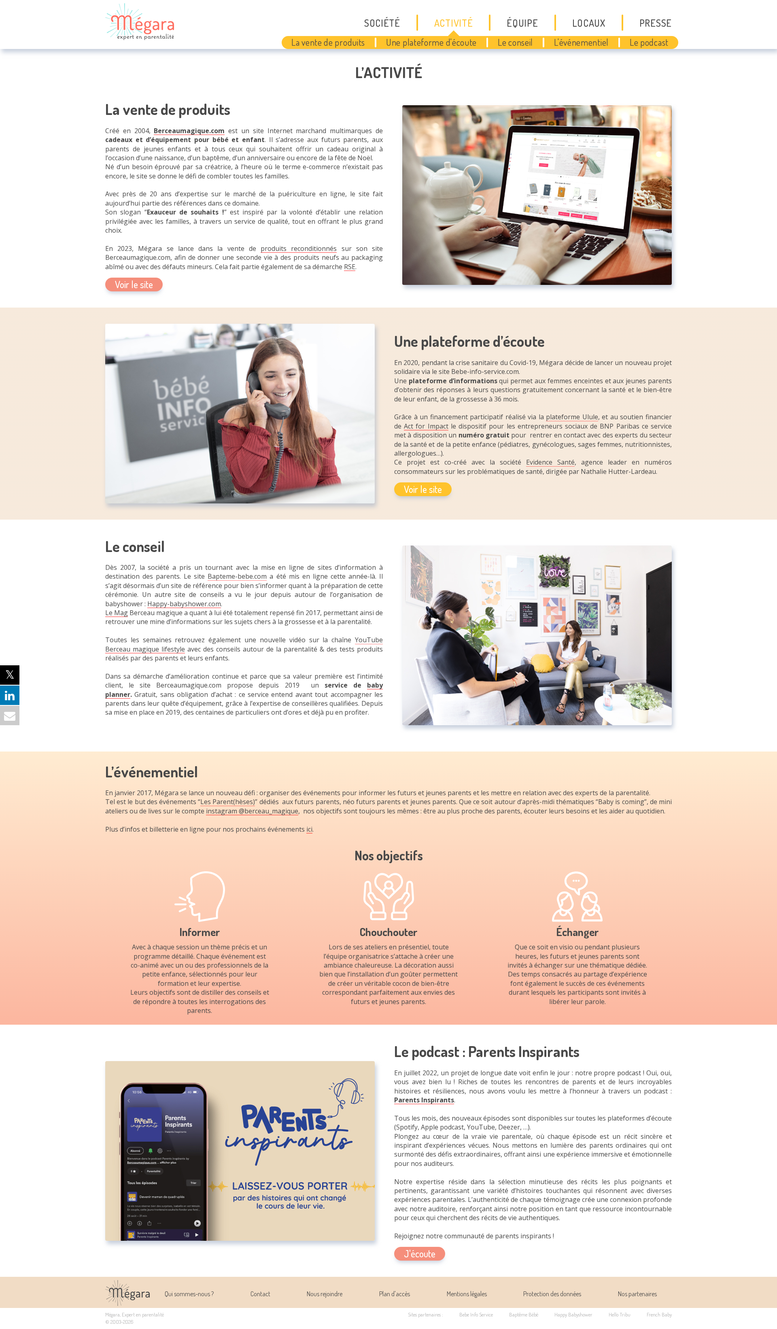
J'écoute (419, 1253)
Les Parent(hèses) (227, 801)
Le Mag (116, 612)
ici (309, 829)
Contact (260, 1294)
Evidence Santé (550, 462)
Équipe (522, 23)
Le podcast (649, 42)
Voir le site (134, 284)
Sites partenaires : (425, 1314)
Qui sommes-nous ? (189, 1294)
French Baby (659, 1314)
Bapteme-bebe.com (237, 576)
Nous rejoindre (324, 1294)
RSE (349, 266)
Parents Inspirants (424, 1099)
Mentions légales (467, 1294)
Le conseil (515, 42)
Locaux (588, 23)
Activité (453, 23)
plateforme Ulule (572, 416)
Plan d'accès (394, 1294)
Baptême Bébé (523, 1314)
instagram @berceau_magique (252, 811)
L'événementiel (581, 42)
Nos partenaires (637, 1294)
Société (382, 23)
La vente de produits (328, 42)
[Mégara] (127, 1303)
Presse (655, 23)
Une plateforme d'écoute (431, 42)
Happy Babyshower (573, 1314)
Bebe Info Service (476, 1314)
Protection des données (552, 1294)
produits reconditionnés (299, 248)
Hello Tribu (620, 1314)
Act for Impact (426, 426)
